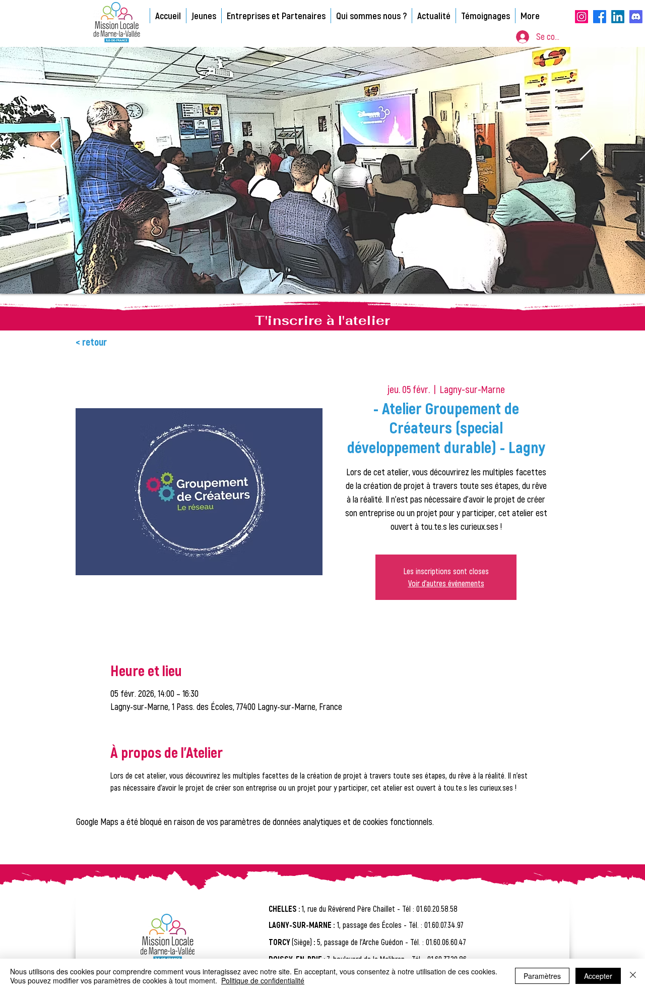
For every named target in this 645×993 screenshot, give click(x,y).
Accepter (598, 976)
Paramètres (542, 976)
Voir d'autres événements (446, 583)
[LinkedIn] (617, 16)
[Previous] (57, 147)
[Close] (633, 976)
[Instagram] (581, 16)
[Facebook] (599, 16)
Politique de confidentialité (262, 980)
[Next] (587, 147)
